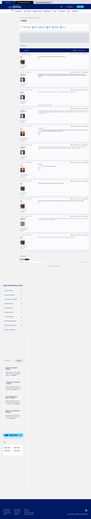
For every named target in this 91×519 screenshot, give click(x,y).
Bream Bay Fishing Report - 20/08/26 (13, 411)
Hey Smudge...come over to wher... (11, 299)
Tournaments (62, 11)
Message (41, 50)
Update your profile (28, 514)
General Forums (31, 17)
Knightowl (22, 218)
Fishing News (17, 509)
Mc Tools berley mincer (8, 290)
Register (57, 27)
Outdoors (16, 514)
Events (43, 27)
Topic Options (82, 50)
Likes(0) (79, 53)
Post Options (74, 53)
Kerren (22, 92)
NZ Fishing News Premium (24, 2)
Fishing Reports (47, 11)
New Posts (25, 27)
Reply (87, 53)
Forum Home (25, 17)
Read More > (14, 375)
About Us (26, 509)
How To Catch (27, 11)
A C (21, 128)
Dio (21, 56)
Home (21, 17)
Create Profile (70, 6)
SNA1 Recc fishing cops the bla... (10, 320)
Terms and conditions (29, 512)
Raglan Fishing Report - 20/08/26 (12, 368)
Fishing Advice (18, 11)
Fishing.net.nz (8, 2)
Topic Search (77, 50)
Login (80, 6)
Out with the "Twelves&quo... (10, 294)
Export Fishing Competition (43, 2)
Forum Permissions (85, 262)
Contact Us (26, 511)
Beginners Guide (37, 11)
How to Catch (6, 511)
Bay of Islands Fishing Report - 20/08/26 (11, 397)
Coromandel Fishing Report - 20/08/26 (13, 382)
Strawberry (23, 74)
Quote (83, 53)
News (68, 11)
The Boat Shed (37, 17)
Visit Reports (19, 360)
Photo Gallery (17, 511)
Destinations (75, 11)
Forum (55, 11)
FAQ (50, 27)
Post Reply (22, 45)
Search (36, 27)
